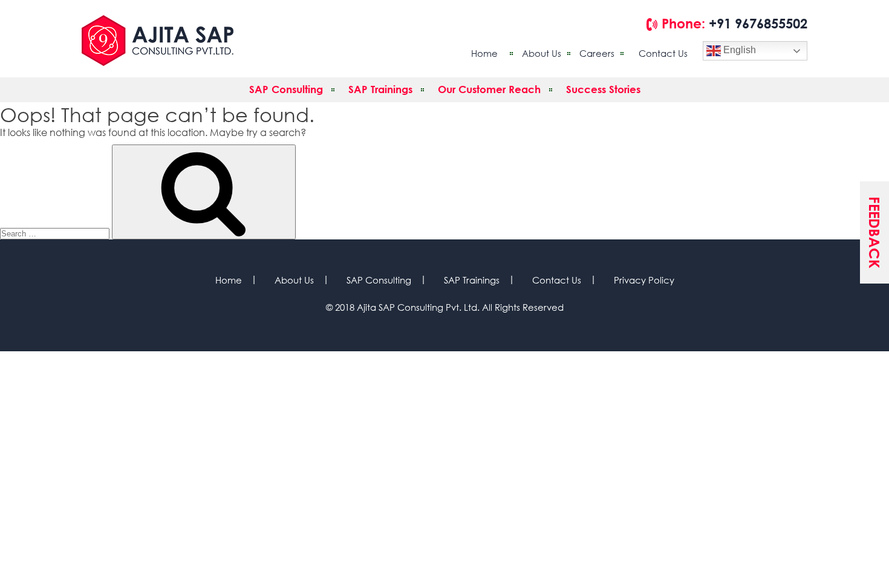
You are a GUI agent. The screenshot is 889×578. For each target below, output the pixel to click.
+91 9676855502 (758, 23)
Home (484, 53)
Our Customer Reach (489, 89)
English (738, 50)
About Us (541, 53)
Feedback (874, 232)
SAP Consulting (286, 89)
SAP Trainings (380, 89)
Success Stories (603, 89)
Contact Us (663, 53)
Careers (596, 53)
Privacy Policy (644, 280)
